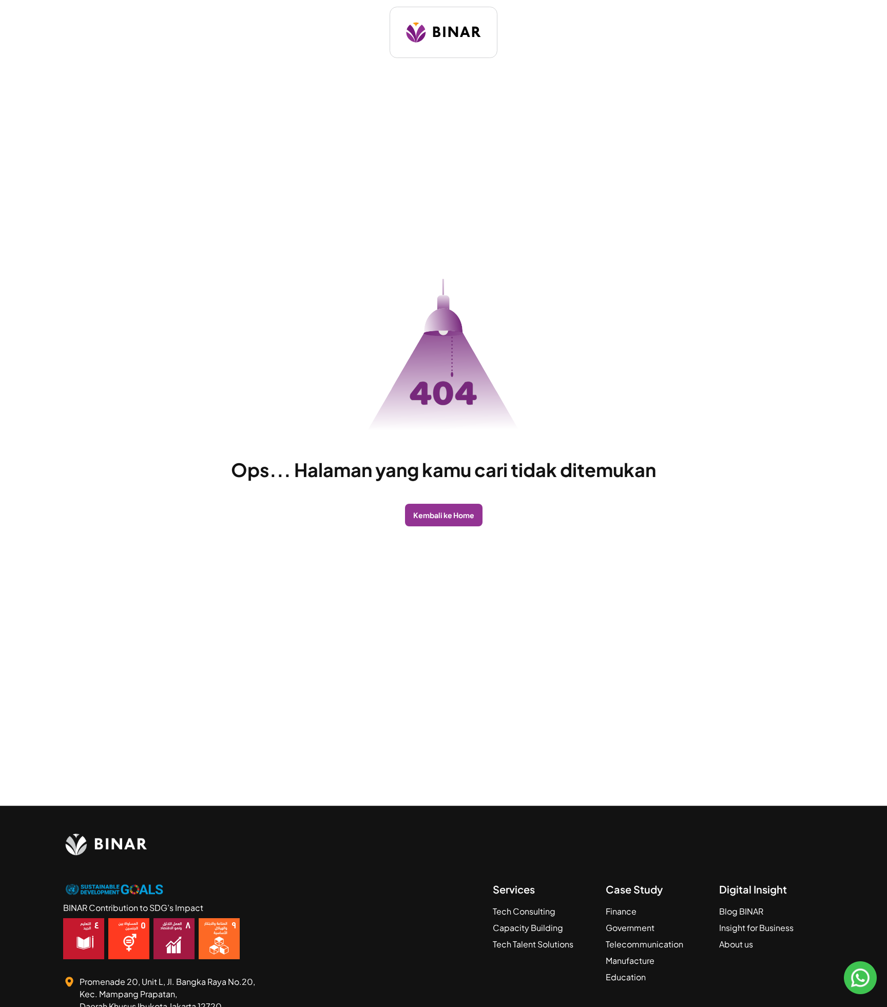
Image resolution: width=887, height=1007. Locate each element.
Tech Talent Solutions (533, 944)
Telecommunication (644, 944)
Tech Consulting (524, 911)
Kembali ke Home (443, 515)
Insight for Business (756, 927)
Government (630, 927)
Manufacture (630, 960)
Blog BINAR (741, 911)
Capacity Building (528, 927)
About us (736, 944)
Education (626, 977)
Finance (621, 911)
